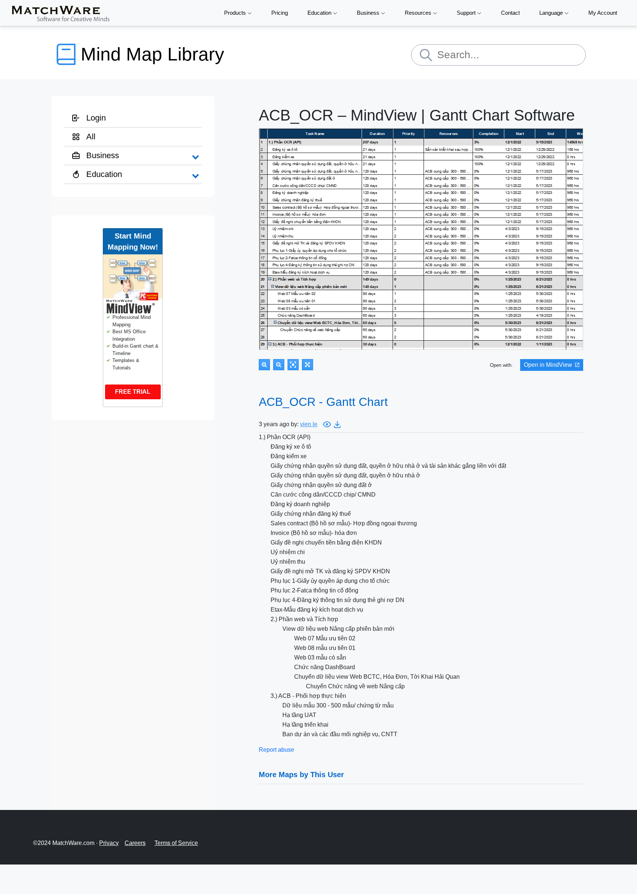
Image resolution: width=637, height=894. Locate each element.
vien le (308, 424)
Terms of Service (176, 843)
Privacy (109, 843)
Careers (135, 843)
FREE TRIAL (132, 392)
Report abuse (276, 750)
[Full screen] (307, 364)
